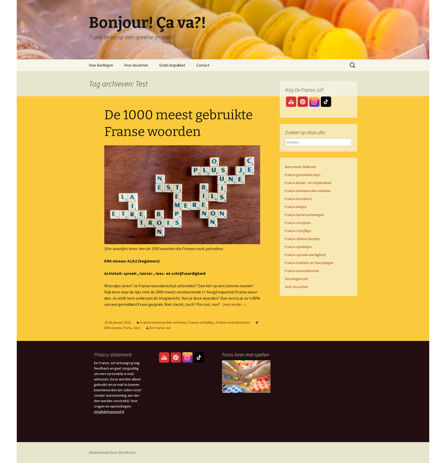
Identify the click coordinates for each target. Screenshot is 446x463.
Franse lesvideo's (298, 198)
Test (136, 327)
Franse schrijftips (201, 322)
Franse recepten (298, 222)
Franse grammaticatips (303, 174)
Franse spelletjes (298, 246)
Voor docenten (136, 65)
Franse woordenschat (233, 322)
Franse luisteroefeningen (304, 214)
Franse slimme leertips (302, 238)
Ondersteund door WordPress (112, 452)
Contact (203, 65)
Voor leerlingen (101, 65)
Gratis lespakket (172, 65)
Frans (127, 327)
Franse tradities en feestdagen (309, 262)
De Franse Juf (160, 327)
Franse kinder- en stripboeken (308, 182)
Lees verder (234, 304)
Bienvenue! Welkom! (300, 166)
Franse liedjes (296, 206)
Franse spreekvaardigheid (305, 254)
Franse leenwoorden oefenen (163, 322)
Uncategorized (296, 278)
